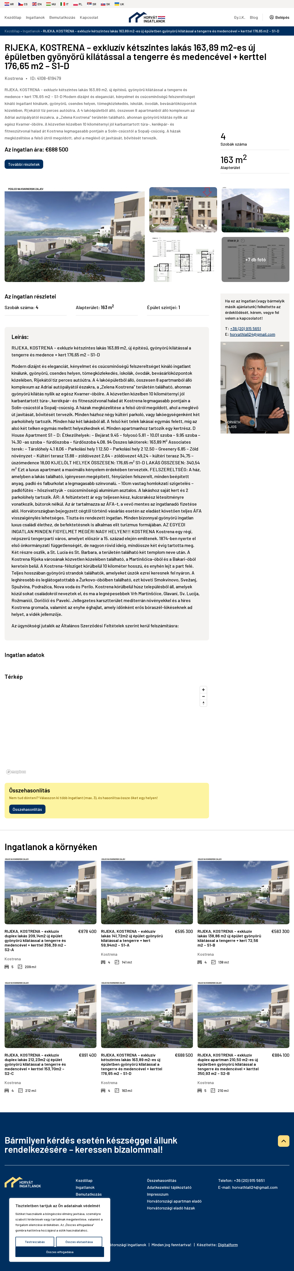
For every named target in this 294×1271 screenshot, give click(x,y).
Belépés (282, 17)
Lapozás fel (283, 1141)
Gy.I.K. (239, 17)
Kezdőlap (13, 17)
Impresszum (157, 1194)
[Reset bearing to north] (203, 703)
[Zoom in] (203, 689)
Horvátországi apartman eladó (174, 1200)
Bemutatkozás (62, 17)
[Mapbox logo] (16, 772)
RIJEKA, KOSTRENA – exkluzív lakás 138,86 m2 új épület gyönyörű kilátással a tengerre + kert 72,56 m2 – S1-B (229, 938)
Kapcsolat (89, 17)
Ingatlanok (35, 17)
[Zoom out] (203, 696)
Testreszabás (35, 1242)
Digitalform (228, 1244)
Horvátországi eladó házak (171, 1207)
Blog (254, 17)
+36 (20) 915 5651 (245, 328)
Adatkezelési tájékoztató (169, 1187)
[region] (59, 1230)
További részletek (24, 164)
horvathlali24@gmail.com (252, 334)
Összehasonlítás (27, 809)
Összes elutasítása (79, 1242)
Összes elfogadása (60, 1252)
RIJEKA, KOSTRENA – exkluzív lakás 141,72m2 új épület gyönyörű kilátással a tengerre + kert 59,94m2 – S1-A (132, 938)
